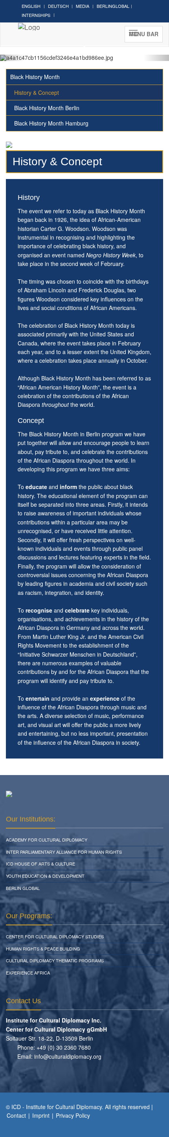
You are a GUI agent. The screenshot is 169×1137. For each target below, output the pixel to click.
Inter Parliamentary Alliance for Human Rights (64, 852)
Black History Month (35, 77)
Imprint (41, 1115)
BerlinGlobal (113, 6)
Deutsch (58, 6)
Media (82, 6)
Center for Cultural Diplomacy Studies (55, 936)
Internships (36, 15)
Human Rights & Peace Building (43, 948)
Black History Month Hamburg (51, 123)
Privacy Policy (73, 1115)
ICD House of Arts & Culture (40, 863)
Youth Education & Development (45, 876)
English (31, 6)
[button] (13, 58)
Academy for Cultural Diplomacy (46, 839)
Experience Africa (28, 972)
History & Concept (36, 92)
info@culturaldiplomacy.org (67, 1056)
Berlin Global (23, 888)
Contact (16, 1115)
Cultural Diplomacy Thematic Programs (55, 960)
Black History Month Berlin (46, 108)
